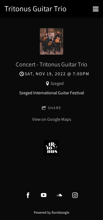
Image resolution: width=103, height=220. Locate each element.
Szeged (57, 83)
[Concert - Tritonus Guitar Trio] (51, 53)
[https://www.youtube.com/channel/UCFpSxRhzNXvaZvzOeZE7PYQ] (43, 195)
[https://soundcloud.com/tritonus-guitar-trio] (59, 195)
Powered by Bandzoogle (51, 212)
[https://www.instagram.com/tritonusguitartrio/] (75, 195)
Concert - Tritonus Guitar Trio (51, 64)
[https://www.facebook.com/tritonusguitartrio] (28, 195)
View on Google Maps (51, 119)
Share (54, 107)
